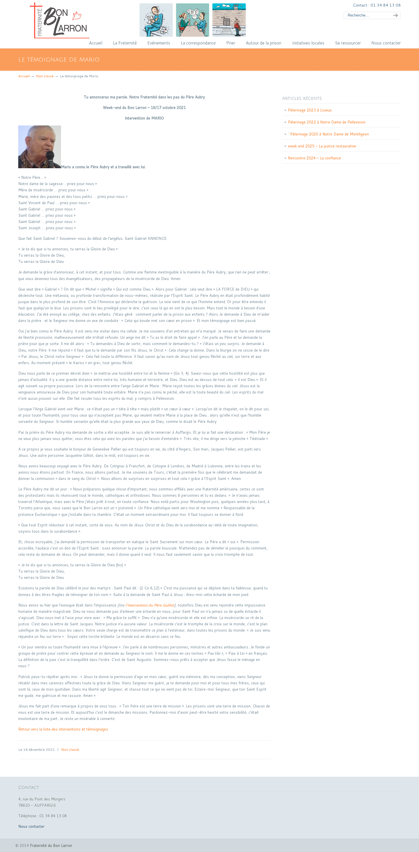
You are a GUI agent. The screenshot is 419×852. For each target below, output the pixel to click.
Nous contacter (31, 826)
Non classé (45, 76)
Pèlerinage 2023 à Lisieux (310, 110)
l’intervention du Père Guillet (149, 605)
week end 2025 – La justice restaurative (322, 146)
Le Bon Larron (150, 20)
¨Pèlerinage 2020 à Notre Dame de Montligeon (328, 134)
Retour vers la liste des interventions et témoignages (63, 729)
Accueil (24, 76)
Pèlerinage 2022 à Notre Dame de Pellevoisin (326, 122)
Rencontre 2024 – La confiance (314, 158)
